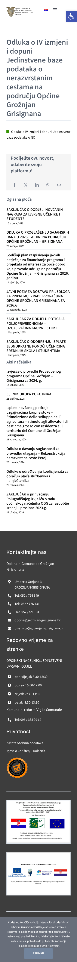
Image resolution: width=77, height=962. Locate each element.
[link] (10, 8)
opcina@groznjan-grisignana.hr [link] (38, 620)
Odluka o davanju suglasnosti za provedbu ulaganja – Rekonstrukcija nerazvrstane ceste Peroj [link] (35, 453)
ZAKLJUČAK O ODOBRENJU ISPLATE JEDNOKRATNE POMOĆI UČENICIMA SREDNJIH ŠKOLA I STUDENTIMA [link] (36, 346)
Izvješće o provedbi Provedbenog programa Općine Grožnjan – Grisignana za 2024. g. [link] (33, 376)
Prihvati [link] (38, 953)
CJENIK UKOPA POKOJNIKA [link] (28, 394)
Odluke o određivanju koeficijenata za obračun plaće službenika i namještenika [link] (37, 476)
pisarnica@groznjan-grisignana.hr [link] (39, 628)
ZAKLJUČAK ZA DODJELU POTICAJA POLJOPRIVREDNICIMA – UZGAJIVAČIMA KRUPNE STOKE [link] (35, 323)
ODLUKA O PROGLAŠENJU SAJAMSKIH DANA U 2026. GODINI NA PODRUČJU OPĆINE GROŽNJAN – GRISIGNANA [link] (37, 237)
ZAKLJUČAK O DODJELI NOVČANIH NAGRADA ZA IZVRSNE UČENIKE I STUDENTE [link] (34, 214)
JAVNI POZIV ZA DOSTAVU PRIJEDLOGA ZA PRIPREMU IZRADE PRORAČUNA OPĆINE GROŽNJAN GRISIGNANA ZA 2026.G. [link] (38, 298)
